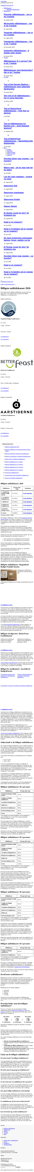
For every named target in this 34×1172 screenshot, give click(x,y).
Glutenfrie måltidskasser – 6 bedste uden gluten (16, 52)
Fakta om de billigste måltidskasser (13, 478)
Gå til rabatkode (27, 493)
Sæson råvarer (11, 152)
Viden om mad (11, 153)
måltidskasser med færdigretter (22, 967)
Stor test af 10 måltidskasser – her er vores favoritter (17, 97)
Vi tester (6, 77)
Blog (5, 148)
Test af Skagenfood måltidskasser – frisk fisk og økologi (16, 110)
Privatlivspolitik (8, 1144)
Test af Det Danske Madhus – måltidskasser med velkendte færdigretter (17, 86)
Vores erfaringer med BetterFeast (9, 662)
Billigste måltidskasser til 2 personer (14, 461)
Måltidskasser (8, 8)
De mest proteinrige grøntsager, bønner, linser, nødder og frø (18, 239)
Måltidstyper (7, 11)
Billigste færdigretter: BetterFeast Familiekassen (17, 453)
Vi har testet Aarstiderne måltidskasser (10, 733)
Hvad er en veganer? (13, 222)
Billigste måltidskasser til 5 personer (14, 470)
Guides (9, 149)
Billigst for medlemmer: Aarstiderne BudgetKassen (17, 456)
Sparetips (9, 151)
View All (9, 155)
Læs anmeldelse (5, 339)
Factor (25, 1010)
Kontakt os (6, 1143)
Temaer (6, 57)
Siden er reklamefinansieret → (8, 284)
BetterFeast (21, 1010)
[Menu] (1, 280)
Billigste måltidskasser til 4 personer (14, 467)
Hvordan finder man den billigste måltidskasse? (17, 475)
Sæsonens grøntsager (14, 192)
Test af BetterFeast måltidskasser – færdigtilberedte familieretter (18, 141)
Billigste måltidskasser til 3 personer (14, 464)
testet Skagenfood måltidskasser (12, 624)
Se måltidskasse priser (6, 605)
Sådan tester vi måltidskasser (11, 1140)
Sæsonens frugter (12, 199)
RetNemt (3, 1012)
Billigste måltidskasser (13, 9)
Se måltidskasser (5, 336)
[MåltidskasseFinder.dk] (7, 5)
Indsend (18, 1167)
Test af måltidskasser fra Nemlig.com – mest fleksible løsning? (16, 126)
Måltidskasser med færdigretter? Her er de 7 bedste (18, 71)
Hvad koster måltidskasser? (12, 472)
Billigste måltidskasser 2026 (12, 447)
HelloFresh (14, 1010)
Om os (5, 1142)
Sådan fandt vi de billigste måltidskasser (15, 459)
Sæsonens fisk (10, 186)
